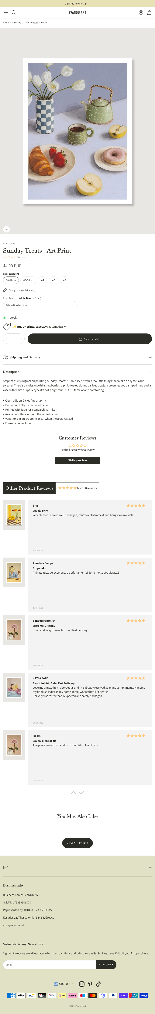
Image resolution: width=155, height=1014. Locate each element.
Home (6, 22)
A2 (64, 280)
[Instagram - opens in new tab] (81, 984)
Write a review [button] (77, 460)
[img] (67, 488)
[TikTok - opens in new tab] (98, 984)
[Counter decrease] (6, 338)
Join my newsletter (76, 3)
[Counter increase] (21, 338)
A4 (42, 280)
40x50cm (28, 280)
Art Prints (16, 22)
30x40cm (11, 280)
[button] (5, 12)
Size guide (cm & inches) (22, 290)
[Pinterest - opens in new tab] (90, 984)
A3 (53, 280)
